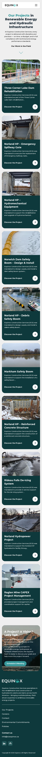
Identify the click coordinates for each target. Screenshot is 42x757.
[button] (36, 5)
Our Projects (7, 710)
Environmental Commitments (15, 722)
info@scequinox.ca (10, 736)
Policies (5, 726)
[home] (11, 5)
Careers (5, 714)
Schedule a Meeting (15, 664)
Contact (5, 718)
